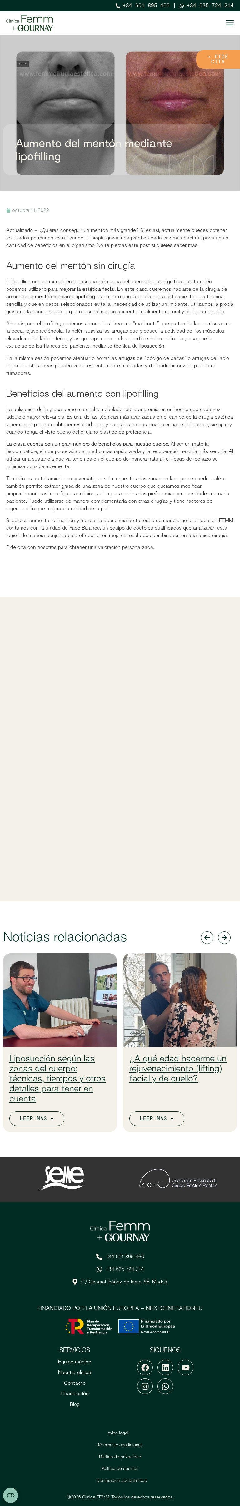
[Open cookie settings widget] (10, 1495)
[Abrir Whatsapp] (165, 1386)
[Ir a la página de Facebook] (145, 1367)
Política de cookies (120, 1468)
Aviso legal (118, 1433)
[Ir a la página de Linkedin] (165, 1367)
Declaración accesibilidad (122, 1480)
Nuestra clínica (74, 1372)
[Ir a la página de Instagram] (145, 1386)
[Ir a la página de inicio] (29, 23)
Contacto (75, 1383)
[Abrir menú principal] (230, 23)
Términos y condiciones (120, 1445)
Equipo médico (74, 1361)
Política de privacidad (120, 1456)
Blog (75, 1404)
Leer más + (37, 1118)
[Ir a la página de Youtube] (185, 1367)
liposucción (151, 346)
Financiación (75, 1393)
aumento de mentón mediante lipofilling (50, 296)
